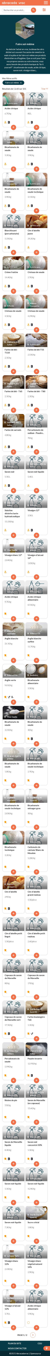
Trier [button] (43, 89)
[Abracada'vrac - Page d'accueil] (13, 2)
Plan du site (14, 1343)
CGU (40, 1343)
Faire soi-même (12, 82)
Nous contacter (17, 1348)
